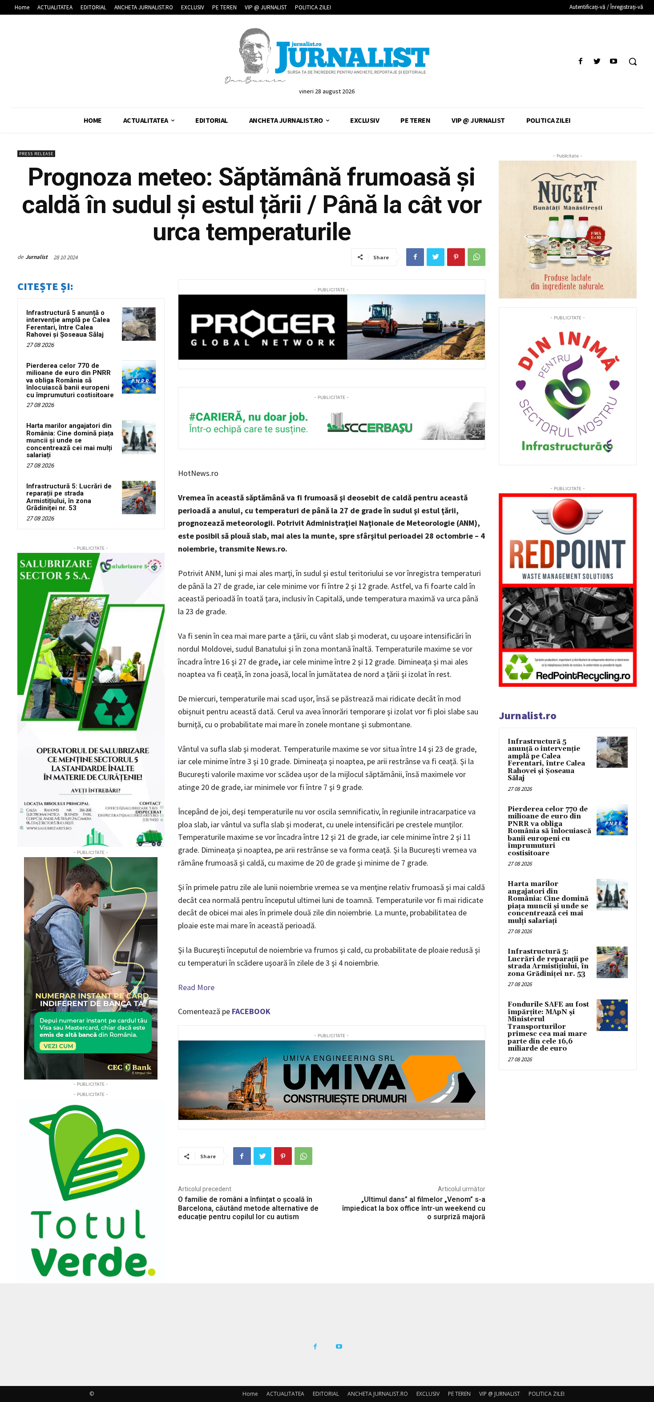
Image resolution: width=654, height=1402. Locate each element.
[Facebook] (580, 62)
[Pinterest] (456, 257)
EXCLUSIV (428, 1394)
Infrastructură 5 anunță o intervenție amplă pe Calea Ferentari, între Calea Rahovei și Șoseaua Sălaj (68, 324)
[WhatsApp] (476, 257)
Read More (196, 987)
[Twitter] (597, 62)
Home (250, 1394)
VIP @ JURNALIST (499, 1394)
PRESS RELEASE (36, 154)
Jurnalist (36, 257)
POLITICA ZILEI (547, 1394)
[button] (632, 61)
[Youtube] (614, 62)
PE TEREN (459, 1394)
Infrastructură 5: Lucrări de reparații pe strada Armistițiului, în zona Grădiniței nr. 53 (69, 497)
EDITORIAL (326, 1394)
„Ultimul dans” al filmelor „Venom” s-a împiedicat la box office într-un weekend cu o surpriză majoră (413, 1208)
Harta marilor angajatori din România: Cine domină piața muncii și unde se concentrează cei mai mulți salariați (69, 440)
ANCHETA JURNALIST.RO (377, 1394)
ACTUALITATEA (285, 1394)
